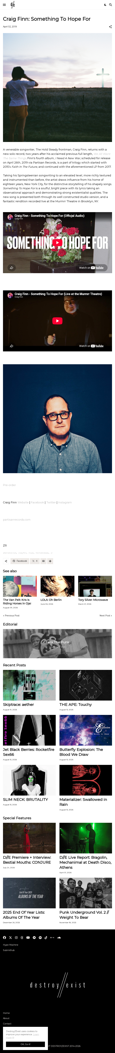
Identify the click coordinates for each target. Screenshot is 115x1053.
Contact (7, 1023)
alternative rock (9, 553)
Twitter (51, 502)
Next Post (105, 615)
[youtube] (28, 937)
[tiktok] (46, 937)
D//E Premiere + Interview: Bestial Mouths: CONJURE (27, 860)
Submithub (9, 950)
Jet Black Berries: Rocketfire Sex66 (28, 752)
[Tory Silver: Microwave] (95, 586)
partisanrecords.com (17, 519)
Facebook (37, 502)
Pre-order (9, 485)
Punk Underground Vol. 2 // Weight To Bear (84, 914)
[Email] (43, 561)
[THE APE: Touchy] (85, 685)
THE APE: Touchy (75, 704)
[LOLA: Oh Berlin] (57, 586)
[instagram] (16, 937)
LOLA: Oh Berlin (51, 600)
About (6, 1018)
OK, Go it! (25, 1044)
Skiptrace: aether (18, 704)
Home (6, 1013)
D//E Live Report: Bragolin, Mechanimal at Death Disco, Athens (85, 862)
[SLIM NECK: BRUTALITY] (29, 780)
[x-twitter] (10, 937)
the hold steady (42, 553)
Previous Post (12, 615)
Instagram (65, 502)
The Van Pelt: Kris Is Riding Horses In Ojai (17, 601)
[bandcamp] (34, 937)
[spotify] (40, 937)
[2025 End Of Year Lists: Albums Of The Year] (29, 893)
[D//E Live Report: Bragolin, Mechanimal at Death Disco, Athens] (85, 838)
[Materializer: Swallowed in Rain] (85, 780)
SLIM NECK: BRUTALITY (25, 799)
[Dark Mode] (105, 4)
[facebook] (4, 937)
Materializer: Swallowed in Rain (83, 802)
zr (52, 553)
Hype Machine (10, 944)
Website (23, 502)
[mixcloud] (52, 937)
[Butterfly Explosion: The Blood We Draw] (85, 730)
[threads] (22, 937)
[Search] (111, 4)
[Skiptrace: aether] (29, 685)
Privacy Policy (10, 1029)
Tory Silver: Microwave (93, 600)
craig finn (22, 553)
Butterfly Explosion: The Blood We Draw (81, 752)
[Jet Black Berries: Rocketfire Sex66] (29, 730)
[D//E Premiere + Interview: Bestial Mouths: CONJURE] (29, 838)
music (31, 553)
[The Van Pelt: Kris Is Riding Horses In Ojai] (20, 586)
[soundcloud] (59, 937)
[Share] (110, 26)
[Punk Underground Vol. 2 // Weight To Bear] (85, 893)
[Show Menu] (4, 4)
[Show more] (50, 561)
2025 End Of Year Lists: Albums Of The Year (24, 914)
